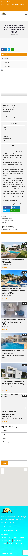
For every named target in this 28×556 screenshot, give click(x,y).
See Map (6, 58)
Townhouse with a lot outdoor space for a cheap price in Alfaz (13, 291)
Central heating (18, 540)
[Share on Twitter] (9, 49)
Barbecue (22, 537)
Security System (18, 543)
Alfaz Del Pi (9, 109)
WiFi (13, 546)
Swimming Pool (5, 546)
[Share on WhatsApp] (12, 49)
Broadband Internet (7, 540)
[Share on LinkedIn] (5, 49)
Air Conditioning (6, 537)
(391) (5, 40)
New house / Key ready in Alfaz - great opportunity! (13, 382)
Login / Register (5, 9)
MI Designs (9, 553)
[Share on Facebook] (2, 49)
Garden (4, 543)
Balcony (15, 537)
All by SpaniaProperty (14, 233)
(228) (13, 40)
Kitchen (10, 543)
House (13, 105)
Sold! (11, 107)
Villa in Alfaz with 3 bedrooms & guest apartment (10, 414)
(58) (4, 42)
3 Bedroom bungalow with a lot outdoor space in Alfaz (13, 322)
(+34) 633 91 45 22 (7, 1)
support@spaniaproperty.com (10, 7)
